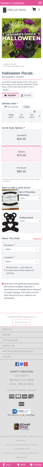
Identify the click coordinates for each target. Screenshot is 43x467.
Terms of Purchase (29, 453)
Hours (37, 464)
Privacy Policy (11, 453)
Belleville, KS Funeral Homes (14, 436)
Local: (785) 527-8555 (21, 384)
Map (22, 464)
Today (26, 107)
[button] (36, 10)
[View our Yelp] (26, 365)
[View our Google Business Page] (21, 365)
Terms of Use (21, 457)
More (5, 89)
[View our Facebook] (17, 365)
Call (8, 464)
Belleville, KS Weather (16, 445)
